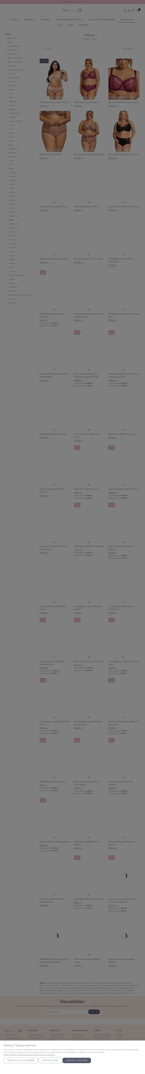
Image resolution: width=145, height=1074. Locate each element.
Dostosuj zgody (50, 1060)
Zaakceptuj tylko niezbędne (20, 1060)
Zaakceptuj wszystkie (76, 1060)
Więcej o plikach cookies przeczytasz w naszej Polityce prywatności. (29, 1055)
